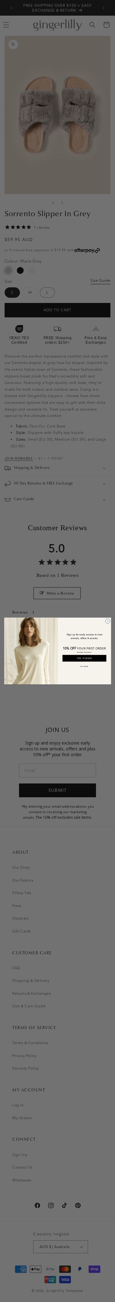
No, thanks (84, 666)
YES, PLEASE (84, 658)
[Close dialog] (107, 620)
